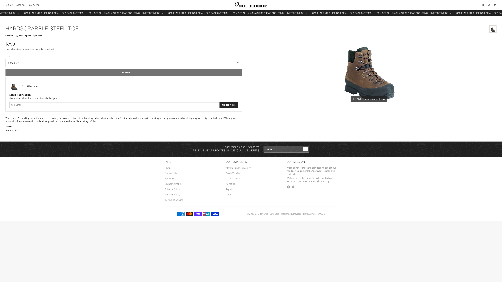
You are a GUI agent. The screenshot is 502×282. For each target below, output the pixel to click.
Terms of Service (174, 199)
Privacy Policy (172, 189)
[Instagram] (293, 187)
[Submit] (305, 149)
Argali (229, 189)
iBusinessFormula (316, 213)
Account (489, 5)
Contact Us (35, 5)
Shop (10, 5)
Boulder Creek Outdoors (267, 213)
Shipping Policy (173, 183)
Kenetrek (230, 183)
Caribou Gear (233, 178)
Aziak (228, 194)
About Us (20, 5)
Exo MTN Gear (233, 173)
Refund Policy (172, 194)
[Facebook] (288, 187)
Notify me (229, 105)
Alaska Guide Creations (238, 167)
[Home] (251, 5)
